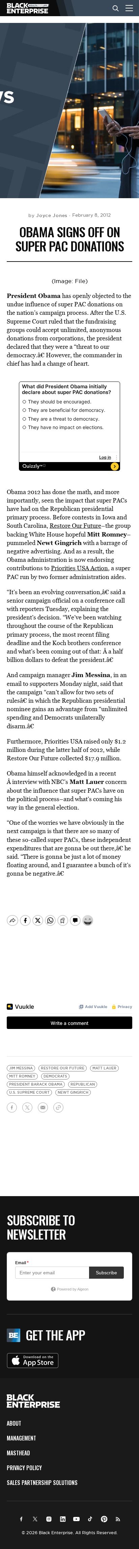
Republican (83, 1084)
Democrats (55, 1076)
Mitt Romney (22, 1076)
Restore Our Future (75, 525)
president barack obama (35, 1084)
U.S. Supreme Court (29, 1092)
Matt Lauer (104, 1068)
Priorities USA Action (79, 568)
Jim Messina (21, 1068)
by (47, 215)
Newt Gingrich (73, 1092)
